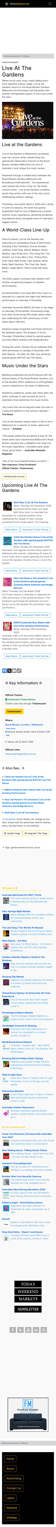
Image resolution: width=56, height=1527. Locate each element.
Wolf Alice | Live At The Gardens (31, 502)
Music (27, 56)
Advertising (13, 1478)
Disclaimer (10, 819)
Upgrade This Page (37, 833)
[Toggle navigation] (50, 4)
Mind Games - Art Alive (14, 940)
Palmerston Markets (13, 1091)
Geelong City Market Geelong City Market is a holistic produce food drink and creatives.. (32, 983)
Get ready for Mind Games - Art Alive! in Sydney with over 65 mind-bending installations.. (31, 947)
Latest (10, 1498)
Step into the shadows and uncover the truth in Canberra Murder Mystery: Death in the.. (31, 966)
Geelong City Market (13, 976)
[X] (20, 1329)
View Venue (10, 728)
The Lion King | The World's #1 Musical (22, 927)
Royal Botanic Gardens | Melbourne (24, 724)
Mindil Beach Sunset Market (17, 1042)
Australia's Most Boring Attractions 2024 (23, 1189)
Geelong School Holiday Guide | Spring (22, 1058)
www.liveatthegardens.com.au (20, 754)
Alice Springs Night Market (16, 911)
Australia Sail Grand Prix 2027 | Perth (21, 895)
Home (10, 1458)
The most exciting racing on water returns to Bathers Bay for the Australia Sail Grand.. (32, 901)
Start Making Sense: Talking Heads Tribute (24, 1150)
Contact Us (13, 1488)
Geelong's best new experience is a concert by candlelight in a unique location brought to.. (29, 1032)
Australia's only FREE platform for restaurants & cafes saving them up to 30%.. (30, 1209)
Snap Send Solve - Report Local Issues (22, 1232)
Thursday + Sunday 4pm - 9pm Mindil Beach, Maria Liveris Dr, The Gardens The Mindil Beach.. (32, 1048)
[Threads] (43, 1329)
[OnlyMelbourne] (7, 4)
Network (11, 1507)
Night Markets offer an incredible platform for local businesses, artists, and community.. (32, 917)
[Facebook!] (12, 1329)
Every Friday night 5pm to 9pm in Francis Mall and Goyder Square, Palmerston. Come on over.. (32, 1097)
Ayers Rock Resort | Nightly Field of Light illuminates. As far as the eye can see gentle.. (32, 1081)
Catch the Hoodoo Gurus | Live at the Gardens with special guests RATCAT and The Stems (33, 540)
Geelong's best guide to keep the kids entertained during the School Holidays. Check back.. (31, 1065)
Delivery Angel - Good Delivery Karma (22, 1202)
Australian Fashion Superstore (18, 1107)
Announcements (13, 56)
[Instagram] (35, 1329)
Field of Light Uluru (12, 1074)
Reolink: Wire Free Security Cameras (21, 1176)
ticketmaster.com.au (14, 476)
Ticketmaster (14, 711)
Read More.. (12, 529)
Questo (6, 1219)
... (39, 825)
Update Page (13, 833)
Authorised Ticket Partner (35, 529)
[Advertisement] (28, 32)
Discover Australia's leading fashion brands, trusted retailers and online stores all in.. (32, 1114)
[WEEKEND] (28, 1298)
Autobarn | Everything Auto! (17, 1163)
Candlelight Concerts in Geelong (19, 1025)
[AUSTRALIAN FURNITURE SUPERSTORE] (28, 1414)
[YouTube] (28, 1329)
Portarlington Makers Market (17, 1012)
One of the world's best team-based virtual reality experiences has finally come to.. (29, 1002)
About (10, 1468)
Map (8, 735)
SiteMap (11, 1517)
